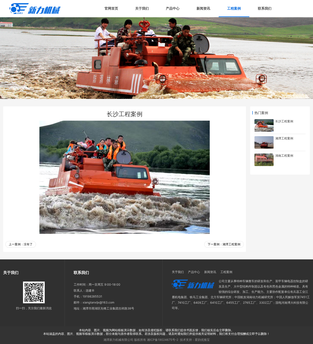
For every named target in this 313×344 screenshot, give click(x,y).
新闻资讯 (203, 8)
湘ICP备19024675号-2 (162, 339)
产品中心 (172, 8)
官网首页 (111, 8)
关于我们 (142, 8)
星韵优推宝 (202, 339)
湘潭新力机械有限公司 (118, 339)
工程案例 (234, 8)
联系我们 (264, 8)
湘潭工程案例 (231, 244)
